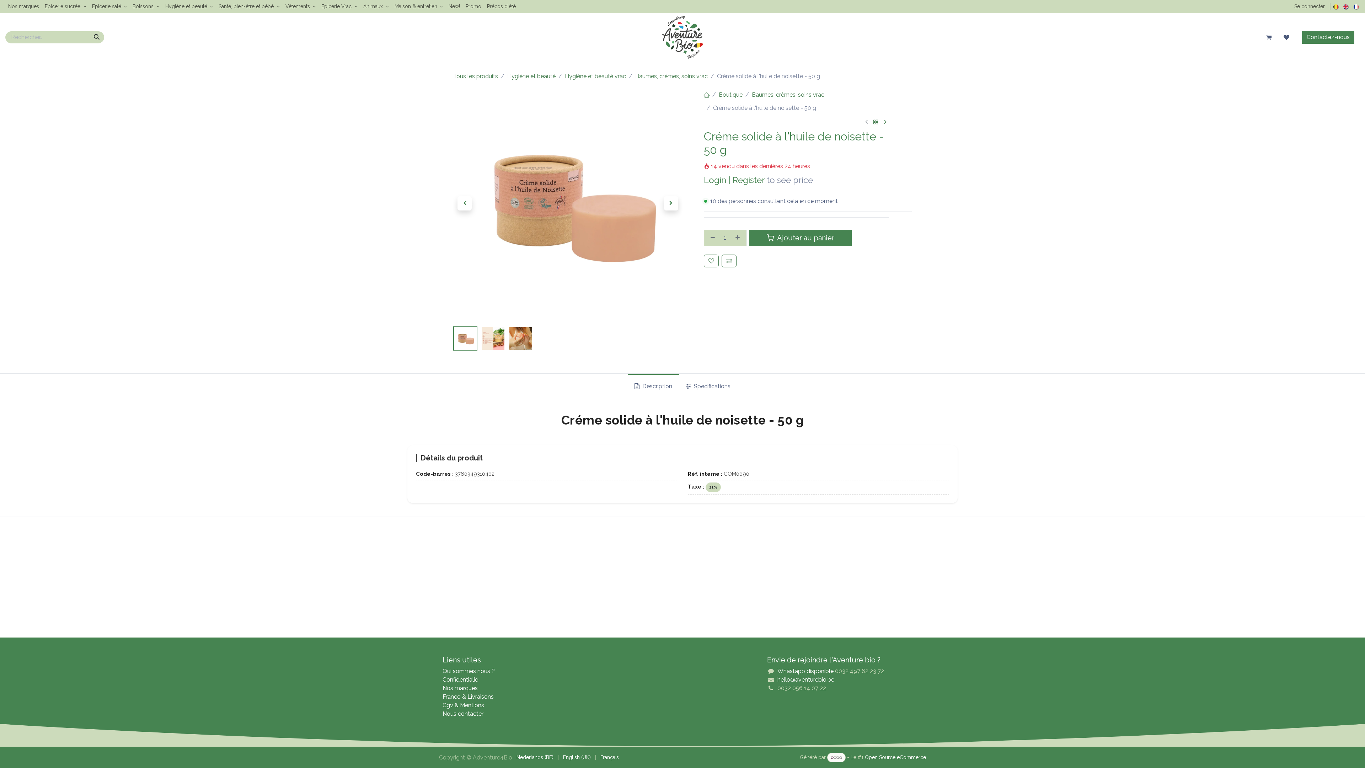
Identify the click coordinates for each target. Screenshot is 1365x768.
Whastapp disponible (805, 671)
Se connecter (1309, 6)
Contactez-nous (1328, 37)
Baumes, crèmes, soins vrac (671, 76)
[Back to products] (875, 122)
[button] (464, 203)
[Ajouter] (738, 238)
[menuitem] (23, 6)
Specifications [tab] (711, 386)
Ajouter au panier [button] (804, 238)
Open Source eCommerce (895, 757)
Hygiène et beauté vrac (595, 76)
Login (715, 180)
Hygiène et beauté (531, 76)
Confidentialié (460, 679)
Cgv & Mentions (463, 705)
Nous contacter (463, 713)
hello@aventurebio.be (805, 679)
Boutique (731, 94)
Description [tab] (656, 386)
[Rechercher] (96, 37)
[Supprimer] (711, 238)
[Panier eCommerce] (1268, 37)
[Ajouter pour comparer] (729, 261)
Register (749, 180)
